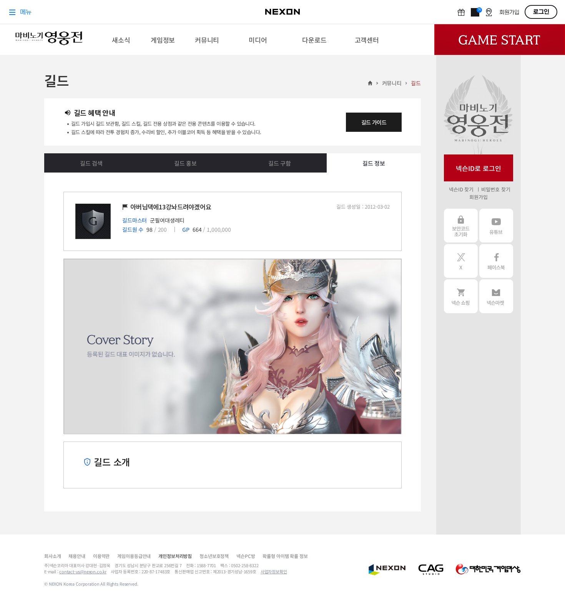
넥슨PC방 (245, 556)
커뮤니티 (392, 83)
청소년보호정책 (214, 556)
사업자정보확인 (274, 571)
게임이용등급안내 (134, 556)
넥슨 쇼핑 (461, 296)
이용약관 (101, 556)
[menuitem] (121, 39)
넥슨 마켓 (496, 296)
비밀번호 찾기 (495, 189)
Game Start (499, 39)
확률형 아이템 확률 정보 (285, 556)
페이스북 (496, 261)
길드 (416, 83)
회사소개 (52, 556)
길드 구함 (279, 163)
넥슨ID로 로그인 (478, 168)
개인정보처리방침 (175, 556)
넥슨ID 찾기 (461, 189)
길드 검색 (91, 163)
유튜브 (496, 225)
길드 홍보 (185, 163)
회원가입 (478, 197)
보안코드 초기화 (461, 225)
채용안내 (76, 556)
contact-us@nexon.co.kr (82, 571)
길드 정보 (373, 163)
